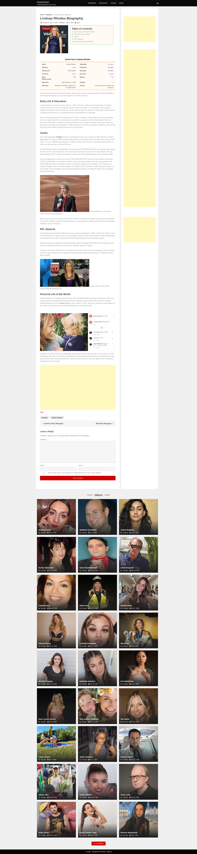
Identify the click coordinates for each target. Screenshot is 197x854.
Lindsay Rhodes (57, 417)
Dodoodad (43, 2)
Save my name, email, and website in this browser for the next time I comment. (74, 473)
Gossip (113, 3)
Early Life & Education (82, 34)
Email (80, 465)
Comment (43, 439)
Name (42, 465)
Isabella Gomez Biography (53, 423)
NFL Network (78, 39)
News (121, 3)
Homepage (92, 3)
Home (42, 14)
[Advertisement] (78, 388)
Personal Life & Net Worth (83, 41)
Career (76, 37)
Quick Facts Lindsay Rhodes (84, 32)
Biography (103, 3)
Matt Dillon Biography (104, 423)
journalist (45, 417)
